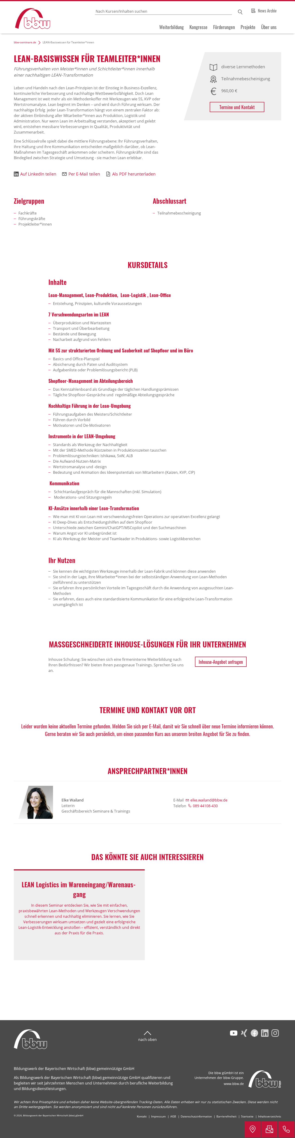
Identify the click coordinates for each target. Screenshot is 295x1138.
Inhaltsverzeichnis (269, 1116)
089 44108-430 (205, 805)
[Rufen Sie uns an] (286, 1129)
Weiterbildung (171, 27)
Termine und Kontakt (237, 107)
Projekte (248, 27)
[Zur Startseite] (25, 17)
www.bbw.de (234, 1083)
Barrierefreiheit (226, 1116)
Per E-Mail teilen (84, 174)
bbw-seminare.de (25, 42)
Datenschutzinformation (196, 1116)
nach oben (147, 1039)
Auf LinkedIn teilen (38, 174)
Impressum (158, 1116)
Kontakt (142, 1116)
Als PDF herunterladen (134, 174)
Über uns (269, 27)
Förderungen (224, 27)
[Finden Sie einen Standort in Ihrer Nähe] (253, 1129)
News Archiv (267, 11)
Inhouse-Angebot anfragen (221, 661)
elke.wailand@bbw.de (208, 800)
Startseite (247, 1116)
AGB (173, 1116)
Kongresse (198, 27)
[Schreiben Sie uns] (269, 1129)
